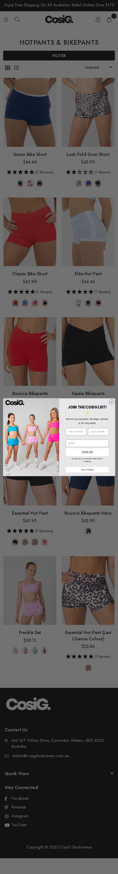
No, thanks (87, 469)
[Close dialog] (111, 401)
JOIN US (87, 452)
